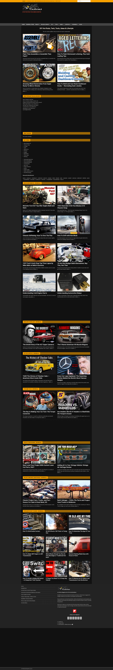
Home (23, 24)
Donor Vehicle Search (28, 171)
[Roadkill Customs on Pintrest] (73, 618)
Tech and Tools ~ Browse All (31, 389)
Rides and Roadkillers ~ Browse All (32, 321)
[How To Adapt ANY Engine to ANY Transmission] (33, 544)
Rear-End (26, 165)
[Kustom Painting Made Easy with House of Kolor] (79, 544)
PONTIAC (43, 179)
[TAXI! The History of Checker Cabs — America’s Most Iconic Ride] (39, 365)
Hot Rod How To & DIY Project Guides (28, 590)
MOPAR (84, 178)
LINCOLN (74, 178)
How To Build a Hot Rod (28, 99)
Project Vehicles (27, 166)
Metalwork (26, 153)
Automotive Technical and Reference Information (30, 592)
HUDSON (65, 178)
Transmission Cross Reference (29, 106)
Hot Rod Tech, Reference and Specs (30, 105)
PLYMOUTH (38, 179)
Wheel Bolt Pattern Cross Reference (30, 103)
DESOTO (45, 178)
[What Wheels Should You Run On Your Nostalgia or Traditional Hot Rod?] (56, 544)
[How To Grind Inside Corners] (33, 522)
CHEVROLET (34, 178)
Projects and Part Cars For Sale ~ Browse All (35, 477)
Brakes (25, 168)
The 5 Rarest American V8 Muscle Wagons (72, 344)
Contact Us (60, 621)
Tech (56, 24)
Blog (80, 24)
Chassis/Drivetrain (28, 162)
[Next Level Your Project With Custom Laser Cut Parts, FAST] (39, 454)
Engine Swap (26, 169)
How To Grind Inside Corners (31, 531)
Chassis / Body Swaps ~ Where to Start (28, 596)
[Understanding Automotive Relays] (73, 282)
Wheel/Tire (26, 149)
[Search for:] (84, 1)
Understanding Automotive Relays (69, 293)
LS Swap (25, 146)
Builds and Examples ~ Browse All (32, 183)
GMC (61, 178)
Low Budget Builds (27, 109)
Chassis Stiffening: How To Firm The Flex (37, 235)
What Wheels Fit (27, 143)
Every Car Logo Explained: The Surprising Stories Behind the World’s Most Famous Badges (72, 378)
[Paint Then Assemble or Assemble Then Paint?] (39, 43)
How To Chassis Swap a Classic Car (30, 101)
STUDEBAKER (49, 179)
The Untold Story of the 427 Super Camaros (38, 344)
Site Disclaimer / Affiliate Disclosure (65, 624)
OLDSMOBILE (26, 179)
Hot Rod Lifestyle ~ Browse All (31, 353)
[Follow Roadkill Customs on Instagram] (71, 618)
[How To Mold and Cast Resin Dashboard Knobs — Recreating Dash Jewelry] (73, 73)
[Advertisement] (68, 13)
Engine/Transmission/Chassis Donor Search (32, 102)
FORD (53, 178)
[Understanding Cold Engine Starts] (39, 282)
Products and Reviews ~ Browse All (33, 442)
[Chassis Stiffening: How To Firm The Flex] (39, 225)
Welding (25, 156)
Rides (61, 24)
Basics (37, 24)
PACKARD (32, 179)
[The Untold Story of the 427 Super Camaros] (39, 333)
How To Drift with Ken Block (67, 235)
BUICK (24, 178)
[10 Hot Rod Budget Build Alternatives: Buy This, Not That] (73, 252)
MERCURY (79, 178)
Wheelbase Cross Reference (29, 108)
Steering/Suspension (28, 159)
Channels (74, 24)
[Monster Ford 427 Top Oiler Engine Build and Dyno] (39, 195)
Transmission (27, 163)
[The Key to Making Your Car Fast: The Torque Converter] (39, 401)
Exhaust (25, 150)
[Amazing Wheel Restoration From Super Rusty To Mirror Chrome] (39, 73)
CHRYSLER (40, 178)
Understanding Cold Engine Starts (35, 293)
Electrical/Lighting (28, 160)
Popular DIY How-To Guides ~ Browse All (34, 511)
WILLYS (62, 179)
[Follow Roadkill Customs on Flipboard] (74, 612)
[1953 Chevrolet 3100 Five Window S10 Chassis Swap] (73, 195)
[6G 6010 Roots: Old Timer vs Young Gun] (56, 522)
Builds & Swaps (45, 24)
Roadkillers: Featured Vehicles (27, 598)
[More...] (40, 60)
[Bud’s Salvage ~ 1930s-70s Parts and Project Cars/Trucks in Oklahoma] (73, 489)
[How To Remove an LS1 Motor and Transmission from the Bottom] (79, 569)
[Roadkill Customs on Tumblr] (76, 618)
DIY (52, 24)
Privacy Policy (61, 623)
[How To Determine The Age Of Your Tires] (79, 522)
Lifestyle (67, 24)
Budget (25, 152)
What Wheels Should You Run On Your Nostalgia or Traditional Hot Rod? (56, 555)
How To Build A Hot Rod (26, 594)
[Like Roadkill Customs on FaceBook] (68, 618)
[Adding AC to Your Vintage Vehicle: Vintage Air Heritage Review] (73, 454)
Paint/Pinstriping (27, 172)
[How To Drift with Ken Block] (73, 225)
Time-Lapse (26, 155)
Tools (25, 147)
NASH (88, 178)
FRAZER (57, 178)
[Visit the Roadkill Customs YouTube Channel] (81, 618)
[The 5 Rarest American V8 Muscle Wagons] (73, 333)
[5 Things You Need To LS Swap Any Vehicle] (56, 569)
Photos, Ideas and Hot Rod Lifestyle (28, 600)
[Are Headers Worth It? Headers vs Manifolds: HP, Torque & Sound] (73, 401)
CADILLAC (29, 178)
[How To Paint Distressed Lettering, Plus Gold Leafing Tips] (73, 43)
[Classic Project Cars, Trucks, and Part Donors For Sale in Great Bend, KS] (39, 489)
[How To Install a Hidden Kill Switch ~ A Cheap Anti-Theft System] (33, 569)
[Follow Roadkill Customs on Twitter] (78, 618)
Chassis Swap (27, 145)
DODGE (49, 178)
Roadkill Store (30, 24)
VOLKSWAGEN (56, 179)
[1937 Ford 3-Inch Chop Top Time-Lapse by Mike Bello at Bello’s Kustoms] (39, 252)
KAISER (69, 178)
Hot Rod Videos (24, 602)
